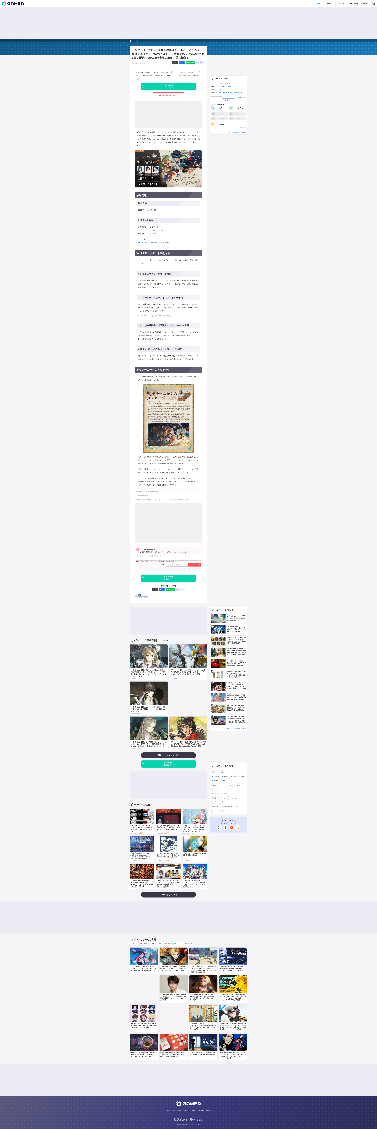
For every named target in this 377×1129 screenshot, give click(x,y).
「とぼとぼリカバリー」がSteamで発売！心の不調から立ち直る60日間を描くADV (203, 1053)
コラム (215, 802)
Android (228, 86)
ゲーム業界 (169, 943)
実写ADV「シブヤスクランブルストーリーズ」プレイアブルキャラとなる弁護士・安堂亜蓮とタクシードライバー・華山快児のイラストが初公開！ (233, 1055)
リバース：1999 (186, 72)
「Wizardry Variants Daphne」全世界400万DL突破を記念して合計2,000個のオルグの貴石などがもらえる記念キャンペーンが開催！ (203, 997)
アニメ (215, 789)
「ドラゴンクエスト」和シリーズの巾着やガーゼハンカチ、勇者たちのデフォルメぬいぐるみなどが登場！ (168, 855)
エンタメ (223, 785)
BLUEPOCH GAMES (225, 84)
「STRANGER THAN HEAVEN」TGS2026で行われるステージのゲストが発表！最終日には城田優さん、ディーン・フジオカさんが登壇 (173, 997)
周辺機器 (215, 780)
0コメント (147, 63)
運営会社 (208, 1110)
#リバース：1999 (141, 598)
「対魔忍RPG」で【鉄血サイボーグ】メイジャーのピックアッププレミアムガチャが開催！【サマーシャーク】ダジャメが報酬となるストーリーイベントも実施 (233, 1026)
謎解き (215, 785)
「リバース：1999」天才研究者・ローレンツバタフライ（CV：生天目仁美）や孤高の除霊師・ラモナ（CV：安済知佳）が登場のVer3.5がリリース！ (148, 744)
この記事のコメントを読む (170, 95)
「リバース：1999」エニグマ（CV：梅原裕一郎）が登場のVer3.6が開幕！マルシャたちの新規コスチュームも (148, 709)
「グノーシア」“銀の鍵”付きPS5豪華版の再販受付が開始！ (194, 854)
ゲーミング (225, 780)
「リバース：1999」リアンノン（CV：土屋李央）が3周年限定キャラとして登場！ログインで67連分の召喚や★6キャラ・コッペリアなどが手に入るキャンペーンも (148, 673)
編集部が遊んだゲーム (232, 806)
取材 (214, 798)
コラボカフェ (239, 785)
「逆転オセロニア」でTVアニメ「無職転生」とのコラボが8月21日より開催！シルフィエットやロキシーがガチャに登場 (173, 968)
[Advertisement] (188, 23)
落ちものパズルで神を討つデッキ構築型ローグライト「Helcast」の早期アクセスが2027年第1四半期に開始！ (168, 828)
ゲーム (329, 3)
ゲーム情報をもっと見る (237, 132)
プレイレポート (223, 798)
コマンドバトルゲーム (225, 94)
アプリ (341, 3)
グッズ (230, 785)
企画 (222, 802)
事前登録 (221, 772)
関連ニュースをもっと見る (168, 755)
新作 (214, 772)
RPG (220, 89)
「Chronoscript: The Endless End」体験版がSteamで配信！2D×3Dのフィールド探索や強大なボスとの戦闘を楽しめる (141, 883)
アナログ (234, 776)
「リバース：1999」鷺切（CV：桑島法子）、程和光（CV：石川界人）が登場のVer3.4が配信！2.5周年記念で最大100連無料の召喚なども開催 (188, 744)
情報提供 (194, 1110)
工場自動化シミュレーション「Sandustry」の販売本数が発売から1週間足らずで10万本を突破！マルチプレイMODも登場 (203, 1026)
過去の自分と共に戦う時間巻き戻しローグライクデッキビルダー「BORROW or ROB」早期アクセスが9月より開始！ (143, 1054)
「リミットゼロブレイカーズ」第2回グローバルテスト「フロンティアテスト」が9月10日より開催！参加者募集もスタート (143, 968)
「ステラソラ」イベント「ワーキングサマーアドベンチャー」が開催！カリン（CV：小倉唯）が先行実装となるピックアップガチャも (194, 828)
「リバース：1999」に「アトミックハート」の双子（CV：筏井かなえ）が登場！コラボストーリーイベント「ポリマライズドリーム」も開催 (188, 672)
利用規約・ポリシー (184, 1110)
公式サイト (228, 100)
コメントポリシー (184, 552)
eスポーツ (224, 793)
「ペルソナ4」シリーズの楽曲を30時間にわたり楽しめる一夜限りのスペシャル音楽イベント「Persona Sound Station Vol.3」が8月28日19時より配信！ (233, 997)
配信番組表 (364, 3)
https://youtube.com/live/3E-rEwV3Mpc (153, 243)
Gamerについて (171, 1110)
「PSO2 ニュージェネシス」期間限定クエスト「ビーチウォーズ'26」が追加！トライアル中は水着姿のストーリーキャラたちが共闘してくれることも (203, 969)
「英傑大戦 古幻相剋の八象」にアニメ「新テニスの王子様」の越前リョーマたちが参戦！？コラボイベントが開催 (194, 883)
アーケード (226, 776)
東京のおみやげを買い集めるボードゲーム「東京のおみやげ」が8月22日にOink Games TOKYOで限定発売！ (173, 1054)
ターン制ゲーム (239, 92)
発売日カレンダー (218, 806)
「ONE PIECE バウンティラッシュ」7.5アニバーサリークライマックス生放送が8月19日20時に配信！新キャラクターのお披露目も (168, 883)
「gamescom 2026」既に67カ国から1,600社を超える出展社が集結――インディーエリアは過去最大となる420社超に (233, 968)
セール (215, 811)
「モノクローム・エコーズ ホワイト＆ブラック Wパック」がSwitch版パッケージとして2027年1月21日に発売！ (141, 828)
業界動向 (215, 793)
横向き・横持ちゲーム (225, 92)
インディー (216, 776)
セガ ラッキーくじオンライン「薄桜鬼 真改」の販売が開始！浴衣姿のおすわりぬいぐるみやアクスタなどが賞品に (143, 1025)
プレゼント (223, 811)
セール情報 (144, 943)
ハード (242, 776)
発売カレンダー (354, 3)
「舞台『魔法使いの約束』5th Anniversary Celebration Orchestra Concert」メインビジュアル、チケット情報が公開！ (141, 855)
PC (219, 86)
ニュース (317, 3)
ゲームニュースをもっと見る (236, 728)
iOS (223, 86)
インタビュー (234, 798)
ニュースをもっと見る (168, 894)
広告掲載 (201, 1110)
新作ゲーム (135, 943)
